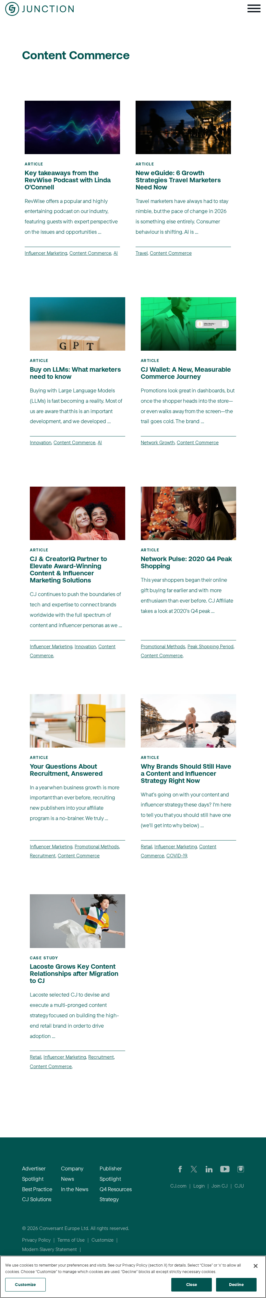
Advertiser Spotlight (33, 1173)
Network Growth (158, 442)
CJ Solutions (36, 1199)
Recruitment (42, 855)
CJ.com (178, 1186)
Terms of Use (71, 1240)
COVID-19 (176, 855)
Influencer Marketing (46, 253)
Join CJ (220, 1186)
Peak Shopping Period (210, 646)
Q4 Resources (116, 1189)
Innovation (40, 442)
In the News (74, 1189)
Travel (142, 253)
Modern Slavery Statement (49, 1249)
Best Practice (37, 1189)
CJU (239, 1186)
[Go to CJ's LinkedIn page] (209, 1168)
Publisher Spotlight (110, 1173)
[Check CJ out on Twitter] (194, 1168)
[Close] (255, 1266)
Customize (102, 1240)
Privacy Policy (36, 1240)
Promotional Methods (163, 646)
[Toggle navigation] (254, 9)
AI (116, 253)
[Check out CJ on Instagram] (240, 1168)
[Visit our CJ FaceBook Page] (180, 1168)
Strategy (109, 1199)
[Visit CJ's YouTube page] (225, 1168)
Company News (72, 1173)
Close (191, 1284)
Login (199, 1186)
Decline (236, 1284)
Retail (146, 846)
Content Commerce (90, 253)
